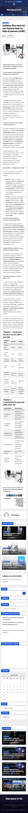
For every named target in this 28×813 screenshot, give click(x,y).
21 (17, 689)
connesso (11, 579)
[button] (23, 14)
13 (14, 686)
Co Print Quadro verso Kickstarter (12, 534)
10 (4, 686)
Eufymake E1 (8, 498)
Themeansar (14, 806)
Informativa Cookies (13, 810)
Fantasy (11, 35)
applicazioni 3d (7, 783)
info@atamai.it (6, 717)
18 (7, 689)
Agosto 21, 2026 (9, 742)
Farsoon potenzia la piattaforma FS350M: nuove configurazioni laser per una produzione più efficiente (18, 502)
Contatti (6, 810)
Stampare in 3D (14, 10)
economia (13, 783)
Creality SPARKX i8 (10, 550)
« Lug (3, 699)
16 (23, 686)
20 (14, 689)
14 (17, 686)
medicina (18, 783)
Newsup (22, 804)
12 (10, 686)
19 (10, 689)
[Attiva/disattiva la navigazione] (13, 15)
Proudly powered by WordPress (10, 804)
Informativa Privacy (23, 810)
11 (7, 686)
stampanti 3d (5, 22)
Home (2, 810)
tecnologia (6, 736)
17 (4, 689)
